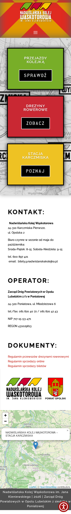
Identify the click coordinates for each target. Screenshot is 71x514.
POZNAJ (35, 171)
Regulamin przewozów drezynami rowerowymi (38, 356)
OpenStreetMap (48, 487)
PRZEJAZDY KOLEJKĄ (35, 60)
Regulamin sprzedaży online (26, 361)
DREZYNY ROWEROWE (35, 108)
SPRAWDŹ (35, 75)
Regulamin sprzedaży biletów (27, 366)
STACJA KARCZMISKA (35, 155)
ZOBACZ (35, 123)
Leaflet (32, 487)
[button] (35, 445)
